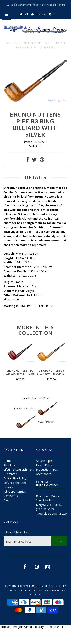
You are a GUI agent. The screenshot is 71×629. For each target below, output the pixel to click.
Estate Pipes (44, 465)
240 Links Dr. (44, 500)
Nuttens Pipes (25, 43)
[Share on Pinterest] (42, 160)
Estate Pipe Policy (15, 478)
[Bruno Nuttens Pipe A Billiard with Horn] (20, 361)
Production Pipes (47, 469)
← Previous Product (23, 408)
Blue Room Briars (47, 496)
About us (9, 465)
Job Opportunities (15, 491)
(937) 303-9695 (45, 509)
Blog (6, 500)
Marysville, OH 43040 (49, 505)
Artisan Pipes (44, 461)
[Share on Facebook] (28, 160)
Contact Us (11, 496)
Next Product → (47, 421)
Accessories (43, 474)
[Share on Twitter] (34, 160)
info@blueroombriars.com (52, 513)
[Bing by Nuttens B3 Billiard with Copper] (51, 361)
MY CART (45, 14)
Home (9, 43)
